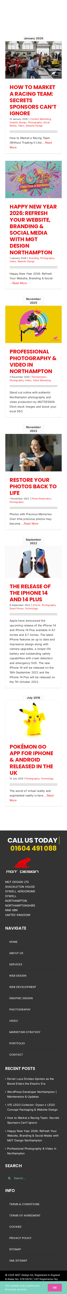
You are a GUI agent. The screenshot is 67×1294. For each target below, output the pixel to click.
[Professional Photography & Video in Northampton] (33, 324)
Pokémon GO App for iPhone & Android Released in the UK (31, 760)
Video (21, 125)
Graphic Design (18, 122)
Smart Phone (17, 608)
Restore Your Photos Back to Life (33, 486)
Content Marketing (40, 119)
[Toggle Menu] (59, 9)
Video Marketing (42, 380)
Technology (31, 608)
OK (55, 1288)
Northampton (39, 377)
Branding (34, 258)
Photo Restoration (41, 498)
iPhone (36, 605)
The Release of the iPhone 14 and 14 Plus (30, 593)
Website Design (34, 125)
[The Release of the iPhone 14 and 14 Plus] (33, 562)
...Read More (18, 283)
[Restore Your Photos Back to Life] (33, 452)
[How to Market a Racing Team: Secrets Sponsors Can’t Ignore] (33, 60)
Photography (35, 122)
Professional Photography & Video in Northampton (33, 361)
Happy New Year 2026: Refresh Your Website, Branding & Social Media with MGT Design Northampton (33, 229)
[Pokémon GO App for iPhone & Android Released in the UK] (33, 719)
